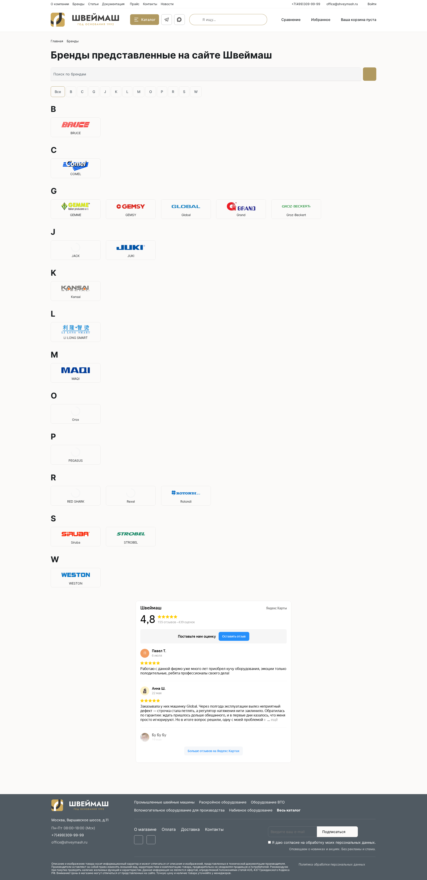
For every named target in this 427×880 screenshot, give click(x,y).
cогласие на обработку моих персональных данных (329, 842)
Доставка (190, 829)
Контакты (214, 829)
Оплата (169, 829)
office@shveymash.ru (69, 842)
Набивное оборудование (250, 810)
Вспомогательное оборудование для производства (179, 810)
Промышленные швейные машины (164, 802)
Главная (57, 41)
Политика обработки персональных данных (332, 864)
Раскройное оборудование (222, 802)
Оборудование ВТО (268, 802)
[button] (67, 835)
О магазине (145, 829)
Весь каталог (288, 810)
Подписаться (333, 831)
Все (58, 91)
